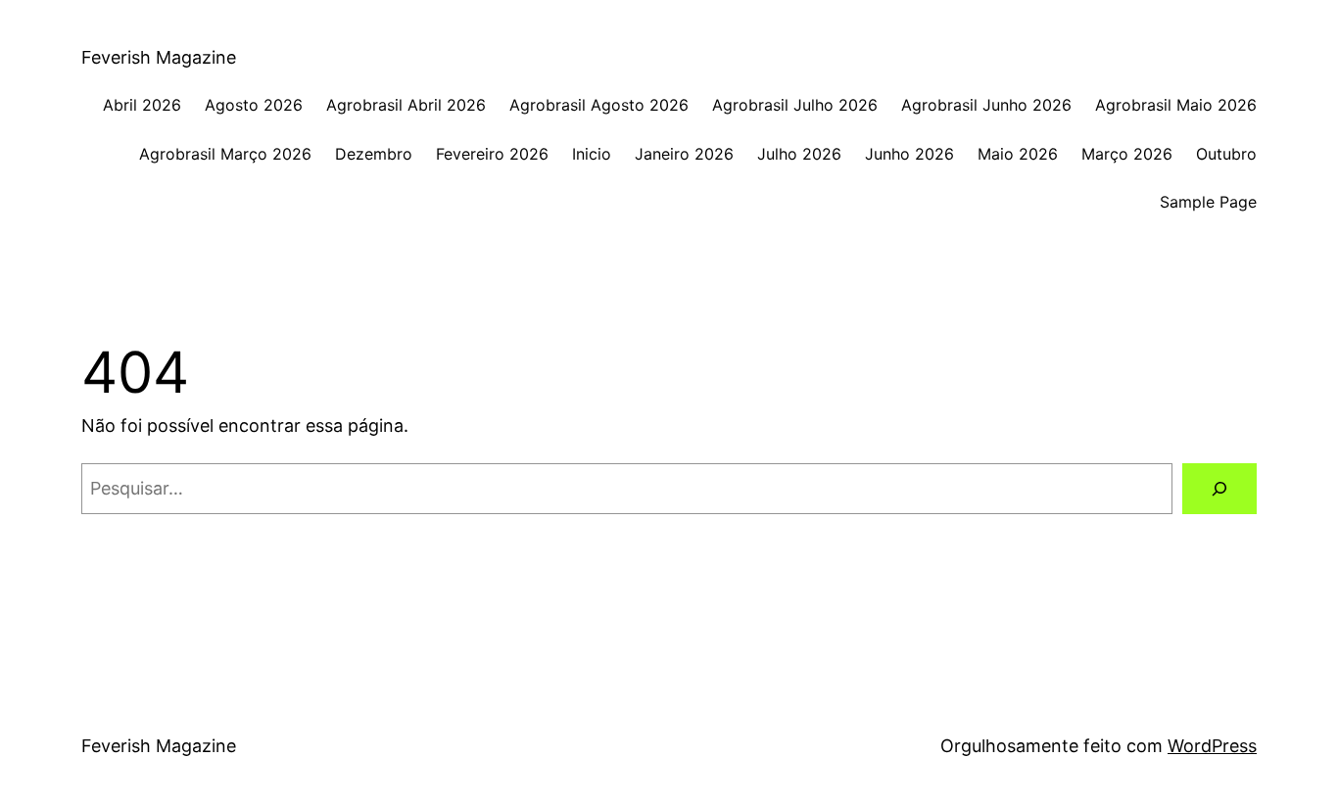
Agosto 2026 (254, 105)
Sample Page (1208, 202)
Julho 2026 (799, 154)
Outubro (1226, 154)
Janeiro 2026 (684, 154)
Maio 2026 (1018, 154)
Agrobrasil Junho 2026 (986, 105)
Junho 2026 (909, 154)
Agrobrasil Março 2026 (225, 154)
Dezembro (373, 154)
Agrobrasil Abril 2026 (406, 105)
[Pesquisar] (1219, 488)
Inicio (591, 154)
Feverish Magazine (158, 57)
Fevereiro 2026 (492, 154)
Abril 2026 (142, 105)
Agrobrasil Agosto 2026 (599, 105)
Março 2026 (1126, 154)
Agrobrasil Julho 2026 (795, 105)
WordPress (1212, 745)
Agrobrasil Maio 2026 (1176, 105)
